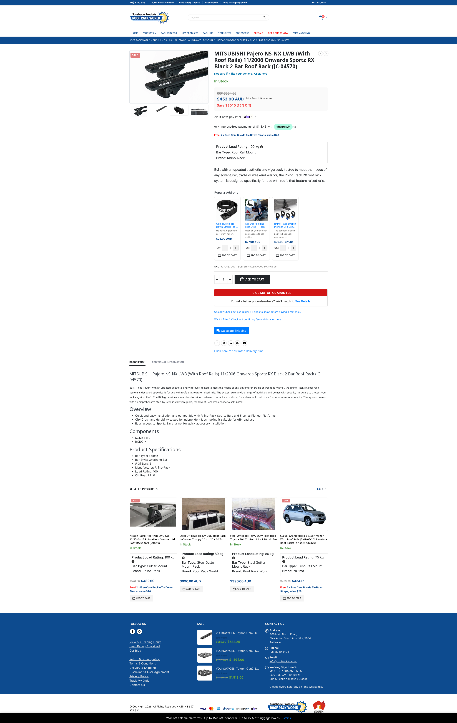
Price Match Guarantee (258, 98)
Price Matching (301, 33)
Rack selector (169, 33)
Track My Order (139, 680)
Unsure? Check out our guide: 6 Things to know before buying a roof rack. (257, 311)
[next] (325, 53)
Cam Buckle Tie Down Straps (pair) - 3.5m (227, 225)
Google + (237, 343)
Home (135, 33)
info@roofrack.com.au (283, 661)
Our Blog (135, 650)
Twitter (224, 343)
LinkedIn (231, 343)
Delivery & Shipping (142, 667)
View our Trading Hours (145, 642)
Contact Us (242, 33)
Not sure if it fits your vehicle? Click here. (241, 73)
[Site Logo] (149, 17)
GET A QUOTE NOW (278, 33)
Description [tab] (137, 362)
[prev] (320, 53)
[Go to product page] (203, 514)
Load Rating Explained (144, 646)
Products (148, 33)
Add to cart (254, 279)
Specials (258, 33)
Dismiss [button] (285, 718)
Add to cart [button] (229, 255)
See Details (302, 301)
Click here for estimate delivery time (238, 351)
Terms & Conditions (142, 663)
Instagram (139, 631)
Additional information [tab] (168, 362)
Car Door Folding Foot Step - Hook (255, 225)
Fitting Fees (224, 33)
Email (244, 343)
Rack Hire (208, 33)
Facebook (217, 343)
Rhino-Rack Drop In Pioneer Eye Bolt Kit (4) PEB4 (285, 225)
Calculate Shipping (233, 330)
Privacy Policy (139, 676)
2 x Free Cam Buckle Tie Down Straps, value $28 (250, 134)
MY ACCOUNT (320, 2)
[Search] (264, 17)
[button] (130, 77)
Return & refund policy (144, 659)
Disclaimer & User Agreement (149, 672)
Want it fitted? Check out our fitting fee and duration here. (248, 319)
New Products (190, 33)
